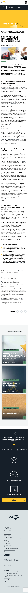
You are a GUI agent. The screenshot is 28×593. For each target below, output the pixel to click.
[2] (9, 124)
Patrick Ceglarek (22, 270)
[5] (6, 198)
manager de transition (17, 101)
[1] (15, 87)
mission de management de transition (10, 139)
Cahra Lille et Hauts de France (11, 548)
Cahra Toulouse (7, 534)
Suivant (14, 500)
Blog (5, 561)
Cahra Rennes (7, 535)
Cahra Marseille (7, 545)
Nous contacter (7, 565)
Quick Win (22, 262)
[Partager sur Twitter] (25, 311)
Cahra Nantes (7, 543)
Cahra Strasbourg (8, 537)
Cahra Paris (6, 541)
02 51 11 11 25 (8, 530)
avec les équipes (13, 103)
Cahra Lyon (6, 546)
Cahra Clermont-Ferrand (9, 550)
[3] (15, 143)
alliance (16, 262)
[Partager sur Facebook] (21, 311)
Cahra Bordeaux (7, 551)
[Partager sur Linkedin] (17, 311)
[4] (12, 150)
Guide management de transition (11, 560)
